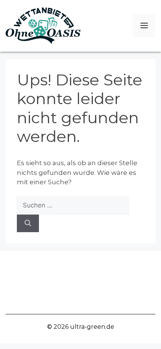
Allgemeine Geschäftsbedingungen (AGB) (80, 282)
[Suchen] (28, 224)
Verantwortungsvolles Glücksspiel (80, 264)
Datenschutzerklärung (81, 299)
